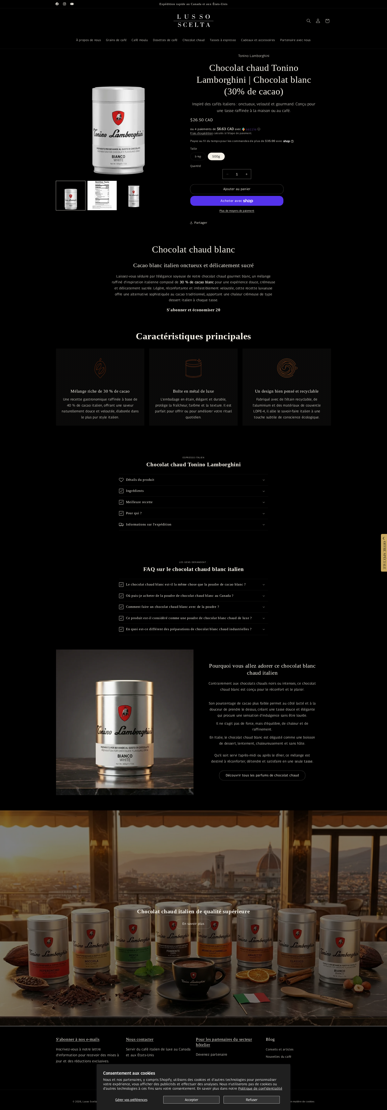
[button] (308, 21)
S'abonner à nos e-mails (78, 1039)
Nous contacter (140, 1039)
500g (216, 156)
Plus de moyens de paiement (237, 210)
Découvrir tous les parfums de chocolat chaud (262, 775)
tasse (308, 761)
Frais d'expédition (201, 133)
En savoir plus (193, 924)
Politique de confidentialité (260, 1088)
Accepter (191, 1100)
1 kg (200, 157)
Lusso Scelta (90, 1101)
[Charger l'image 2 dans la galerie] (102, 195)
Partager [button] (200, 222)
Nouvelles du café (278, 1056)
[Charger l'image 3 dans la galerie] (133, 195)
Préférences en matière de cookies (294, 1101)
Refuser (251, 1100)
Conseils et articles (280, 1049)
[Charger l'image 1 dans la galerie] (70, 195)
